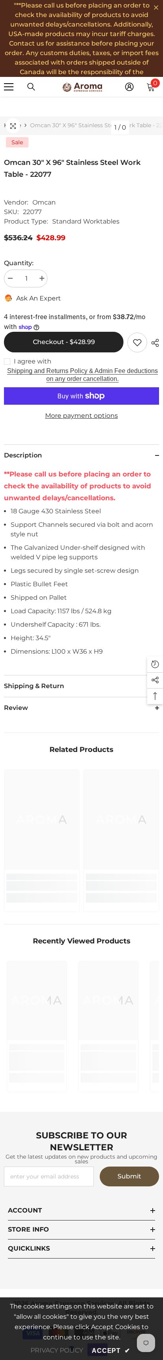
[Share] (153, 342)
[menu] (8, 87)
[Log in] (129, 87)
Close (156, 8)
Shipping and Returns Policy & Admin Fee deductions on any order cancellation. (82, 374)
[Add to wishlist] (137, 342)
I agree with (32, 361)
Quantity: (19, 263)
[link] (41, 886)
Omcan (44, 202)
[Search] (31, 87)
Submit (129, 1176)
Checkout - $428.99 (64, 342)
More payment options (81, 415)
